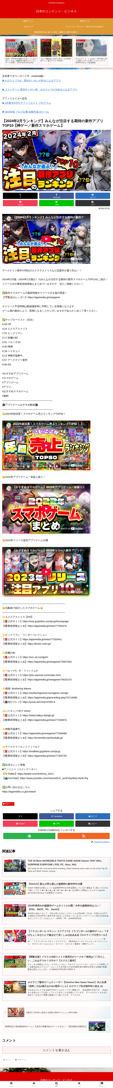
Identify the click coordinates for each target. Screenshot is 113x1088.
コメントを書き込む (56, 1050)
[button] (92, 203)
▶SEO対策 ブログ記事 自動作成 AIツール (25, 112)
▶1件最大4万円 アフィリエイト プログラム (26, 103)
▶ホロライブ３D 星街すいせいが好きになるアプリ (31, 80)
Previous (2, 52)
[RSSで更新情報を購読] (84, 836)
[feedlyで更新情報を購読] (29, 836)
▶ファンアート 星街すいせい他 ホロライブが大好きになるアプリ (39, 89)
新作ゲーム (9, 804)
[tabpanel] (21, 51)
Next (111, 52)
